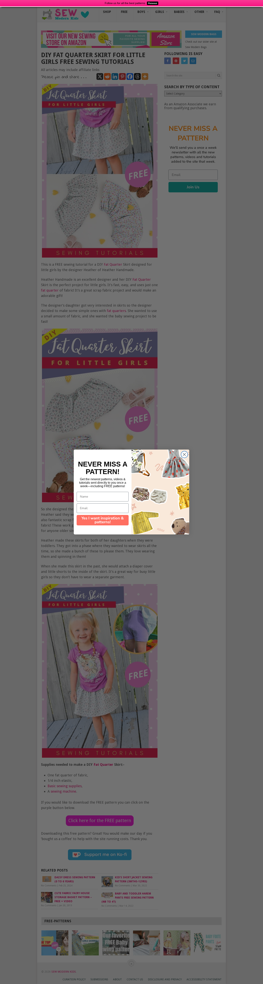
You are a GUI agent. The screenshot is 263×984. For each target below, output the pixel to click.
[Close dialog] (184, 454)
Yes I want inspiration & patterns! (102, 520)
